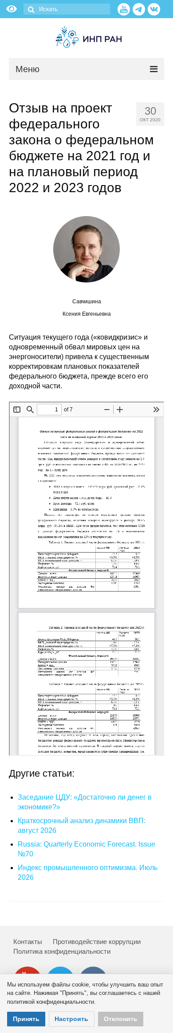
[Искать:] (67, 9)
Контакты (27, 941)
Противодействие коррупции (97, 941)
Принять (26, 1018)
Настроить (71, 1018)
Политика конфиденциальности (61, 951)
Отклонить (121, 1018)
